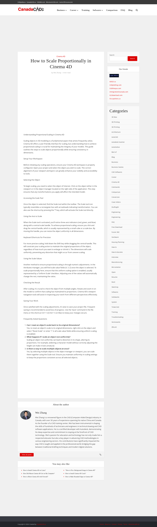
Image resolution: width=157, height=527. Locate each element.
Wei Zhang (57, 73)
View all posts (27, 455)
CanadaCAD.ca (31, 2)
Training (85, 10)
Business (61, 10)
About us (108, 524)
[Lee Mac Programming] (114, 77)
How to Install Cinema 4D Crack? (75, 473)
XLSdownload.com (115, 95)
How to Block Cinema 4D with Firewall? (35, 477)
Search (111, 55)
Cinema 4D (60, 56)
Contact (114, 524)
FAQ (123, 10)
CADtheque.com (115, 88)
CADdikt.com (41, 2)
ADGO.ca (112, 82)
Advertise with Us (133, 524)
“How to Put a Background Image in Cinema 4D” (80, 470)
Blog (130, 10)
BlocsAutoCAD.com (52, 2)
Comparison (111, 10)
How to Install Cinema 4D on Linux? (34, 470)
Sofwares (97, 10)
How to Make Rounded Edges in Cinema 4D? (79, 477)
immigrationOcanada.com (118, 92)
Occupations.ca (114, 99)
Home (102, 524)
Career (73, 10)
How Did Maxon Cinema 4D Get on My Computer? (39, 473)
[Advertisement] (78, 34)
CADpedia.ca (22, 2)
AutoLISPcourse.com (66, 2)
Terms (125, 524)
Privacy (120, 524)
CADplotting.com (115, 85)
